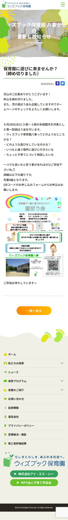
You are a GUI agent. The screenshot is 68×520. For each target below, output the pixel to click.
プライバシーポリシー (21, 425)
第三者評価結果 (17, 443)
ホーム (12, 354)
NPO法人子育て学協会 (36, 482)
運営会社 (13, 416)
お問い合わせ (16, 399)
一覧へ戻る (34, 310)
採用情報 (13, 408)
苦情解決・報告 (17, 434)
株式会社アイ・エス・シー (36, 474)
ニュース (13, 372)
